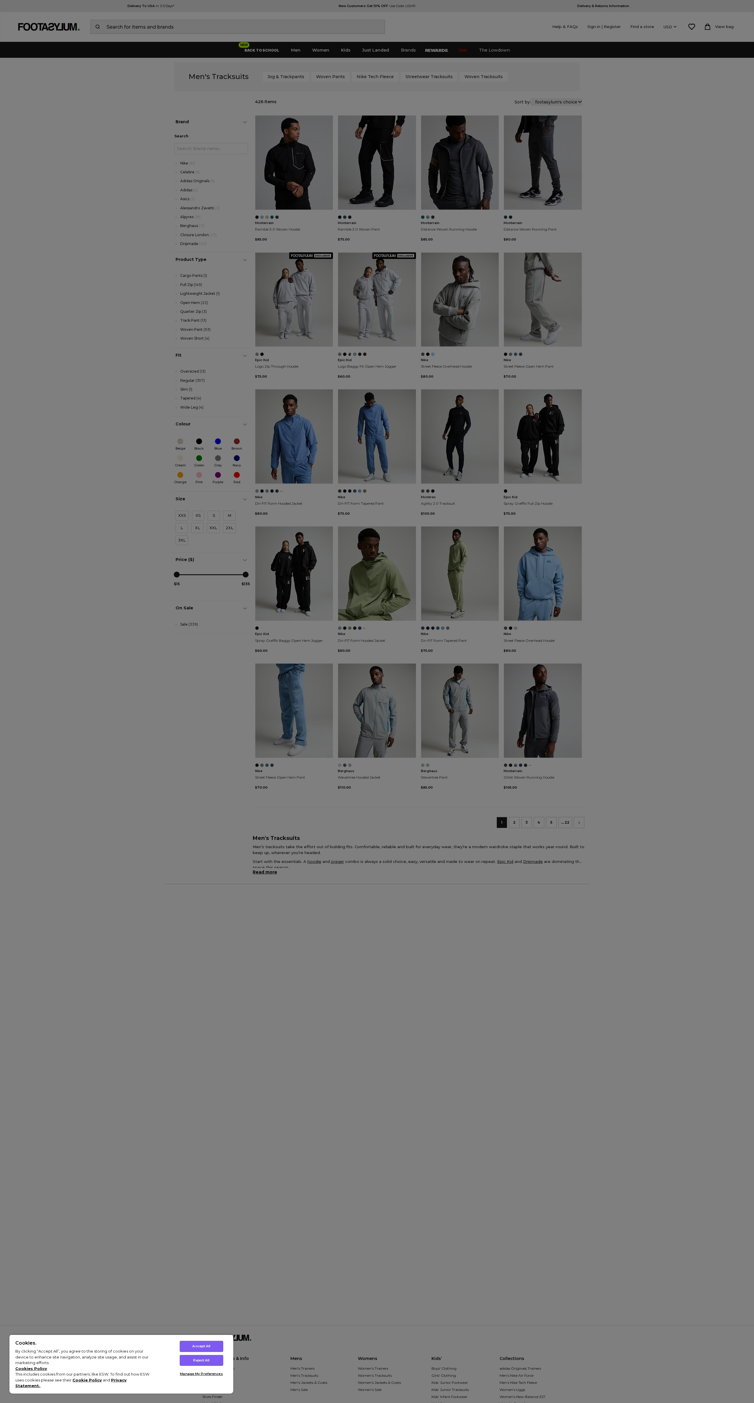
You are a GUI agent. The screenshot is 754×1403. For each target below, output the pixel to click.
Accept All (201, 1346)
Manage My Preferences (201, 1374)
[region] (121, 1364)
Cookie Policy (87, 1380)
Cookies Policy (31, 1368)
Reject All (201, 1360)
